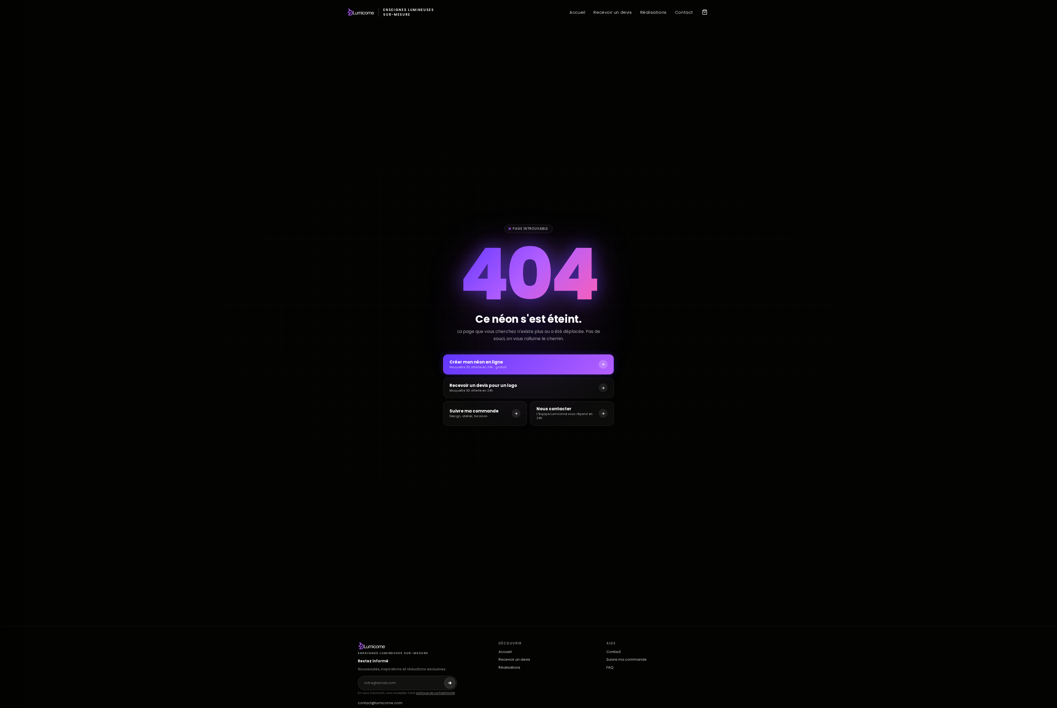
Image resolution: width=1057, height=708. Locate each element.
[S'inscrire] (449, 682)
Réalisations (653, 12)
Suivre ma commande (626, 659)
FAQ (610, 667)
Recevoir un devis (612, 12)
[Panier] (704, 12)
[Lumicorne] (407, 646)
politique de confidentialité (435, 693)
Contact (684, 12)
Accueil (577, 12)
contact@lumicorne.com (380, 703)
